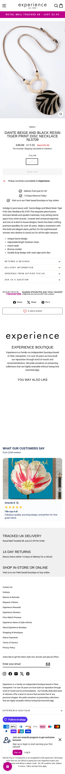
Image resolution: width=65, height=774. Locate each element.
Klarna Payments (10, 637)
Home (32, 127)
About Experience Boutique (15, 627)
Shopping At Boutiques (13, 632)
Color (32, 155)
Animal (32, 161)
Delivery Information (19, 267)
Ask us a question (17, 280)
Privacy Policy (9, 647)
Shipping (28, 149)
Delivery (6, 592)
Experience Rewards (12, 607)
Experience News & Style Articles (17, 622)
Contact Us (7, 587)
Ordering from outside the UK (25, 273)
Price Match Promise (12, 617)
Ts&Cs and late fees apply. (36, 766)
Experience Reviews (12, 612)
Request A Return (10, 602)
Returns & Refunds (17, 261)
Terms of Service (10, 642)
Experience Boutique (16, 711)
